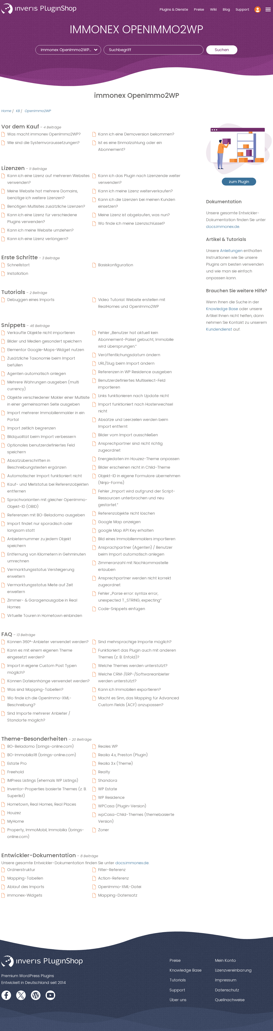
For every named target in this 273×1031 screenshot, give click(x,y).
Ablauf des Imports (25, 886)
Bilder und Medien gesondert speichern (44, 341)
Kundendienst (219, 329)
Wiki (213, 9)
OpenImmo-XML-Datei (119, 886)
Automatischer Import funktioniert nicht (44, 475)
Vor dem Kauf (20, 126)
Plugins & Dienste (174, 9)
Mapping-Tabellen (25, 878)
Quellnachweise (230, 999)
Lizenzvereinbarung (233, 970)
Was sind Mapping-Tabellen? (35, 689)
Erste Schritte (19, 257)
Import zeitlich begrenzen (31, 428)
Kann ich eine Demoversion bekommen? (136, 134)
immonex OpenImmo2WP (65, 49)
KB (18, 111)
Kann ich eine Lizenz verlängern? (37, 238)
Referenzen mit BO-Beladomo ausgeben (46, 515)
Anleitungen (231, 250)
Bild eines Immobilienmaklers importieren (136, 538)
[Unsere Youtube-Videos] (50, 995)
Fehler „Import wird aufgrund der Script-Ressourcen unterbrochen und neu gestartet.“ (136, 497)
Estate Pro (17, 763)
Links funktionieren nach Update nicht (133, 395)
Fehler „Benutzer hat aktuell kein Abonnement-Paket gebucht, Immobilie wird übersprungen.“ (136, 339)
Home (6, 111)
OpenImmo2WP (38, 111)
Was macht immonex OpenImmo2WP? (44, 134)
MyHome (15, 821)
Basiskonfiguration (115, 265)
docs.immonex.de (132, 862)
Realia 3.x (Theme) (115, 763)
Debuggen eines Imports (30, 299)
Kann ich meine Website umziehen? (40, 230)
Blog (226, 9)
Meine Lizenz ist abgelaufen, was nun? (134, 214)
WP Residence (111, 797)
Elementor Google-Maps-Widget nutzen (45, 349)
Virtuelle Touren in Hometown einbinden (44, 615)
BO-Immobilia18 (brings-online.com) (41, 754)
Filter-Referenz (112, 869)
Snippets (13, 325)
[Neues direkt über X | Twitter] (21, 995)
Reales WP (108, 746)
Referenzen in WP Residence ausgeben (135, 371)
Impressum (225, 980)
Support (242, 9)
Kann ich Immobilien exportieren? (129, 689)
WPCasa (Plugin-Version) (122, 806)
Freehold (15, 772)
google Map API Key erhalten (126, 530)
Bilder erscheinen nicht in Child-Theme (134, 467)
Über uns (178, 999)
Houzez (14, 812)
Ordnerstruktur (21, 869)
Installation (17, 273)
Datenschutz (227, 990)
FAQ (6, 634)
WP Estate (107, 789)
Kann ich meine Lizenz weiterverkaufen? (135, 191)
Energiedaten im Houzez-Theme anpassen (138, 458)
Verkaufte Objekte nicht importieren (41, 332)
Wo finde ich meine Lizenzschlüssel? (131, 223)
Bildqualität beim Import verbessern (41, 436)
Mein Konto (225, 960)
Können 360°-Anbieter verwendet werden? (48, 641)
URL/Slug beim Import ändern (126, 363)
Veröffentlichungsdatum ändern (129, 354)
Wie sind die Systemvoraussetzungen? (43, 142)
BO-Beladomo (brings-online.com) (40, 746)
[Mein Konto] (257, 9)
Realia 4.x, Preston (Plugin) (123, 754)
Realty (104, 772)
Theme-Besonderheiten (34, 739)
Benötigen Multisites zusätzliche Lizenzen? (46, 206)
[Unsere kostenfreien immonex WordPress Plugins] (36, 995)
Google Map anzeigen (119, 521)
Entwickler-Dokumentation (38, 855)
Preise (199, 9)
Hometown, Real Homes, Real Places (41, 804)
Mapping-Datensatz (117, 895)
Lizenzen (13, 168)
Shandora (107, 780)
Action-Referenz (113, 878)
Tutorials (13, 292)
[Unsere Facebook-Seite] (6, 995)
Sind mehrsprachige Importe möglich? (134, 641)
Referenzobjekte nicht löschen (126, 513)
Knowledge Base (222, 308)
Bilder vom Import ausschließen (128, 435)
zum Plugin (239, 181)
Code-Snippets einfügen (121, 608)
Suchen (222, 49)
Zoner (103, 829)
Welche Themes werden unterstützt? (132, 665)
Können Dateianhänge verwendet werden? (48, 681)
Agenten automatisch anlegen (36, 373)
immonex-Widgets (24, 895)
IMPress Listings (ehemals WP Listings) (42, 780)
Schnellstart (18, 265)
